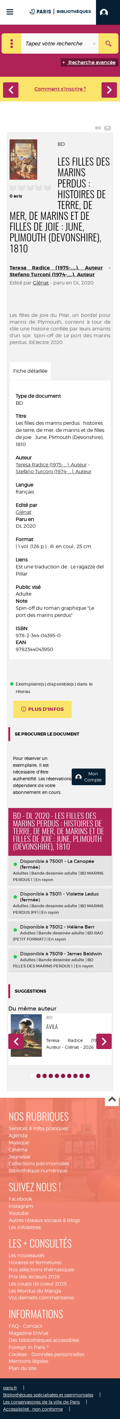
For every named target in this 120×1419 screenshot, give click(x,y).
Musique (19, 1143)
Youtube (19, 1213)
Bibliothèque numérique (38, 1171)
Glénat (41, 283)
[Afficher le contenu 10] (88, 1076)
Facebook (20, 1199)
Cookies (18, 1354)
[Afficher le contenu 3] (44, 1076)
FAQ (14, 1326)
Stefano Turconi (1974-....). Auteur (52, 274)
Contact (32, 1326)
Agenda (18, 1135)
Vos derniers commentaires (41, 1298)
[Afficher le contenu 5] (57, 1076)
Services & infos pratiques (38, 1128)
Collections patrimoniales (39, 1164)
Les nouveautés (27, 1255)
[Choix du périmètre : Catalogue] (12, 43)
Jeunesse (19, 1157)
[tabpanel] (60, 523)
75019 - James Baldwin (76, 954)
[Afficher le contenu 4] (51, 1076)
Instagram (21, 1206)
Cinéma (18, 1150)
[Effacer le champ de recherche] (94, 43)
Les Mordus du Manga (35, 1291)
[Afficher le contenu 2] (38, 1076)
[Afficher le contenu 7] (69, 1076)
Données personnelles (57, 1354)
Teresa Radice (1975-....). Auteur (56, 268)
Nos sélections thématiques (41, 1270)
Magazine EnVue (28, 1333)
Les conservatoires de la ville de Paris (41, 1402)
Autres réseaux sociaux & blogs (44, 1220)
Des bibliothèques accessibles (44, 1340)
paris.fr (10, 1387)
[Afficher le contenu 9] (81, 1076)
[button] (108, 12)
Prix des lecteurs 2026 (34, 1277)
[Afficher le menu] (10, 12)
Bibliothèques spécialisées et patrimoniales (48, 1394)
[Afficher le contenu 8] (75, 1076)
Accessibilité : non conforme (33, 1409)
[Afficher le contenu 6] (63, 1076)
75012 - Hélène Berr (72, 927)
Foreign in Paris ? (29, 1347)
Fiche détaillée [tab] (30, 371)
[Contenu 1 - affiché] (32, 1076)
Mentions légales (28, 1361)
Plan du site (22, 1368)
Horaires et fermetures (35, 1262)
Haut (112, 1099)
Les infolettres (25, 1227)
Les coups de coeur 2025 (38, 1284)
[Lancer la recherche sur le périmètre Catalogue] (108, 43)
